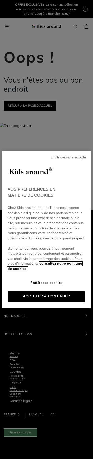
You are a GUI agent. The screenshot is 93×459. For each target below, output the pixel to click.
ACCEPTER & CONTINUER (46, 296)
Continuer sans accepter (69, 157)
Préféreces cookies (46, 283)
